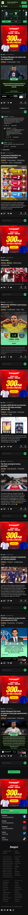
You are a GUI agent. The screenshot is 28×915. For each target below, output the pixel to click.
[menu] (2, 6)
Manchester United (18, 889)
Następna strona (13, 771)
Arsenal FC (17, 882)
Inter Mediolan (17, 901)
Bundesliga (17, 866)
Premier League (17, 863)
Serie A (16, 868)
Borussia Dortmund (18, 896)
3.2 (11, 18)
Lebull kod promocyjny (7, 859)
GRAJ (6, 21)
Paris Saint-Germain (18, 897)
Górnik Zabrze (5, 887)
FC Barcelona (17, 892)
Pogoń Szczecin (6, 894)
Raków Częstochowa (7, 897)
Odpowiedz (14, 125)
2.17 (5, 18)
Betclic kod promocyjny (7, 873)
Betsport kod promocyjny (7, 861)
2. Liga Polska (17, 861)
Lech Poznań (5, 885)
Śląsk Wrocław (5, 889)
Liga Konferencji (18, 875)
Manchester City (18, 887)
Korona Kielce (5, 901)
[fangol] (14, 847)
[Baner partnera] (14, 38)
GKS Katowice (5, 899)
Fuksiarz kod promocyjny (7, 864)
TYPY (16, 21)
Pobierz (24, 2)
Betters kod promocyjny (7, 871)
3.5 (17, 18)
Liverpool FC (17, 885)
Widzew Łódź (5, 896)
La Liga (16, 864)
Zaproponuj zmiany (7, 851)
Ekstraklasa (17, 857)
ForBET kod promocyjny (7, 875)
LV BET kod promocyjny (7, 866)
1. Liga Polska (17, 859)
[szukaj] (20, 6)
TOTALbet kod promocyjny (8, 876)
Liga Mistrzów (17, 871)
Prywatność (17, 853)
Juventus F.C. (17, 899)
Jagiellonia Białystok (6, 892)
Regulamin (5, 853)
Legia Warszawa (6, 882)
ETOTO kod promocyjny (7, 857)
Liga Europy (17, 873)
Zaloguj (24, 6)
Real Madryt (17, 890)
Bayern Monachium (18, 894)
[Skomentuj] (25, 220)
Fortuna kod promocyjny (7, 868)
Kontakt (16, 851)
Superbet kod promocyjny (8, 863)
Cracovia (4, 890)
